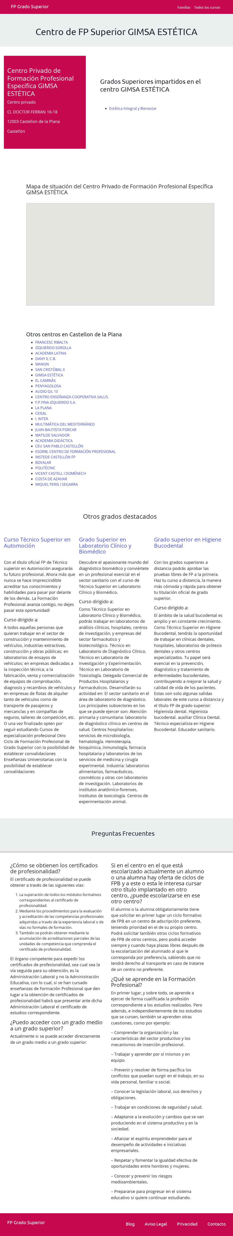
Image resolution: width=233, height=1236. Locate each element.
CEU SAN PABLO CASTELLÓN (59, 446)
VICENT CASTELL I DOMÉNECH (60, 473)
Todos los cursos (207, 7)
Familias (183, 7)
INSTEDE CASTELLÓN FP (55, 457)
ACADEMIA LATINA (50, 353)
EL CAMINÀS (45, 380)
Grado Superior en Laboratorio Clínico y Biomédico (105, 545)
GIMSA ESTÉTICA (49, 375)
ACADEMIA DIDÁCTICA (54, 440)
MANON (42, 364)
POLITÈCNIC (45, 467)
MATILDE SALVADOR (52, 435)
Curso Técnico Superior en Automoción (37, 542)
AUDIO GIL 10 (46, 391)
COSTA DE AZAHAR (51, 478)
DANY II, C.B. (45, 358)
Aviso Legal (156, 1223)
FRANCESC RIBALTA (51, 342)
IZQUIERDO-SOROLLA (53, 347)
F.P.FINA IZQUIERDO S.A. (55, 402)
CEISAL (41, 413)
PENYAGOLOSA (48, 385)
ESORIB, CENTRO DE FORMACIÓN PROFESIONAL (75, 451)
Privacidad (187, 1223)
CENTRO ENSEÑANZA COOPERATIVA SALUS (71, 396)
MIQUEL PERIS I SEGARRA (56, 484)
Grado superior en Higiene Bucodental (187, 542)
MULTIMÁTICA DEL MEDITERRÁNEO (65, 424)
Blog (130, 1223)
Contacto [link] (217, 1223)
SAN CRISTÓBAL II (50, 369)
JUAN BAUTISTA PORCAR (55, 429)
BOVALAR (43, 462)
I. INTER (41, 418)
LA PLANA (43, 407)
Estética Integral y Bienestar (133, 108)
